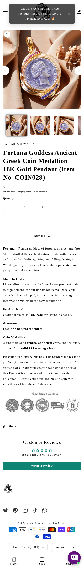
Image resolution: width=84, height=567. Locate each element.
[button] (68, 13)
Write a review (42, 465)
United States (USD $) (26, 547)
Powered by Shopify (56, 523)
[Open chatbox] (74, 557)
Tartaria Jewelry (34, 523)
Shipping (21, 191)
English (60, 547)
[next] (79, 70)
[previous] (4, 70)
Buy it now (42, 235)
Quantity (8, 198)
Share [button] (12, 426)
